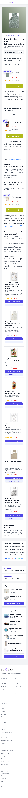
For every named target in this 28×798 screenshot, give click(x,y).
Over (2, 681)
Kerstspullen (4, 756)
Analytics (3, 686)
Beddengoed (16, 35)
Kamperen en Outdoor (7, 750)
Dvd (2, 719)
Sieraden (3, 776)
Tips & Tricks (18, 686)
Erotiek (3, 729)
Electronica (4, 722)
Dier (2, 717)
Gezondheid (4, 738)
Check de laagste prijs (13, 86)
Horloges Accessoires (6, 740)
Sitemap (17, 681)
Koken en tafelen (5, 761)
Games (3, 735)
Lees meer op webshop (14, 304)
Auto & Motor (4, 706)
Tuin (2, 784)
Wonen (3, 787)
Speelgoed (4, 778)
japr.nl (17, 794)
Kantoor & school (5, 753)
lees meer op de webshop (15, 159)
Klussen (3, 759)
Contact (3, 696)
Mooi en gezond (5, 764)
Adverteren (4, 689)
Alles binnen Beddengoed (14, 603)
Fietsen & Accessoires (6, 732)
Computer (3, 714)
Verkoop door (17, 80)
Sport (2, 781)
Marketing (3, 683)
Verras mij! (14, 656)
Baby (5, 35)
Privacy (17, 693)
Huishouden (4, 743)
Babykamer (10, 35)
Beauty (3, 711)
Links (16, 683)
